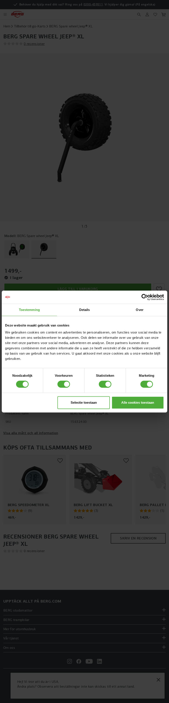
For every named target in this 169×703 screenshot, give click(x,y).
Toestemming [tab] (29, 310)
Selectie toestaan (84, 402)
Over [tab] (139, 310)
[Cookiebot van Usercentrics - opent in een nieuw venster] (144, 297)
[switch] (63, 384)
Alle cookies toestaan (137, 402)
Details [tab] (84, 310)
